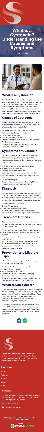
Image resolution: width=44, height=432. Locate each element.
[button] (19, 320)
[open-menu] (39, 12)
